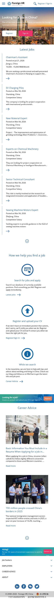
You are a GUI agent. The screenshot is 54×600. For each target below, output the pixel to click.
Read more (11, 466)
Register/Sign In (13, 338)
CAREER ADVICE (8, 571)
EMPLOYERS (7, 566)
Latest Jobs (11, 294)
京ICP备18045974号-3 (37, 597)
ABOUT (5, 577)
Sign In (25, 33)
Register (9, 33)
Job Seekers (7, 560)
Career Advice (12, 381)
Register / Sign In (45, 3)
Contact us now (47, 552)
